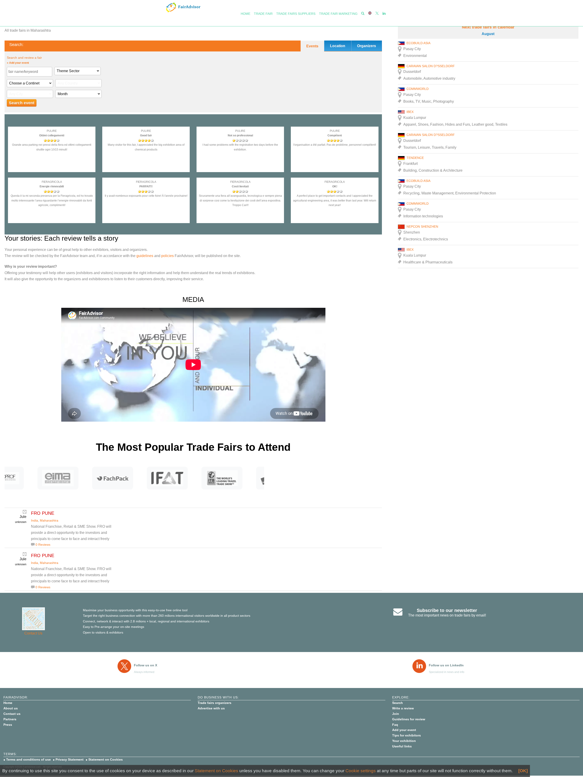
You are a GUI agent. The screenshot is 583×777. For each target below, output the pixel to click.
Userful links (402, 746)
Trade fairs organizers (214, 703)
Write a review (403, 708)
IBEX (410, 112)
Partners (9, 719)
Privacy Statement (70, 759)
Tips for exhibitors (406, 735)
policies (167, 256)
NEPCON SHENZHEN (422, 226)
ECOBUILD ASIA (418, 43)
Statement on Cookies (105, 759)
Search (397, 703)
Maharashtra (49, 520)
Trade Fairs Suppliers (295, 13)
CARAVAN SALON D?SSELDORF (431, 66)
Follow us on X (145, 665)
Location (337, 46)
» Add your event (18, 62)
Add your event (404, 730)
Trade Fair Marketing (338, 13)
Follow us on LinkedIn (446, 665)
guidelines (144, 256)
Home (245, 13)
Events (312, 46)
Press (7, 724)
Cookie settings (360, 770)
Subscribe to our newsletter (447, 610)
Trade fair (263, 13)
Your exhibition (404, 741)
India (34, 520)
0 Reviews (43, 544)
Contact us (11, 714)
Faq (395, 724)
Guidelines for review (408, 719)
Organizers (366, 46)
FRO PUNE (42, 513)
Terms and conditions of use (28, 759)
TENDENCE (415, 158)
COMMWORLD (418, 89)
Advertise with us (211, 708)
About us (10, 708)
